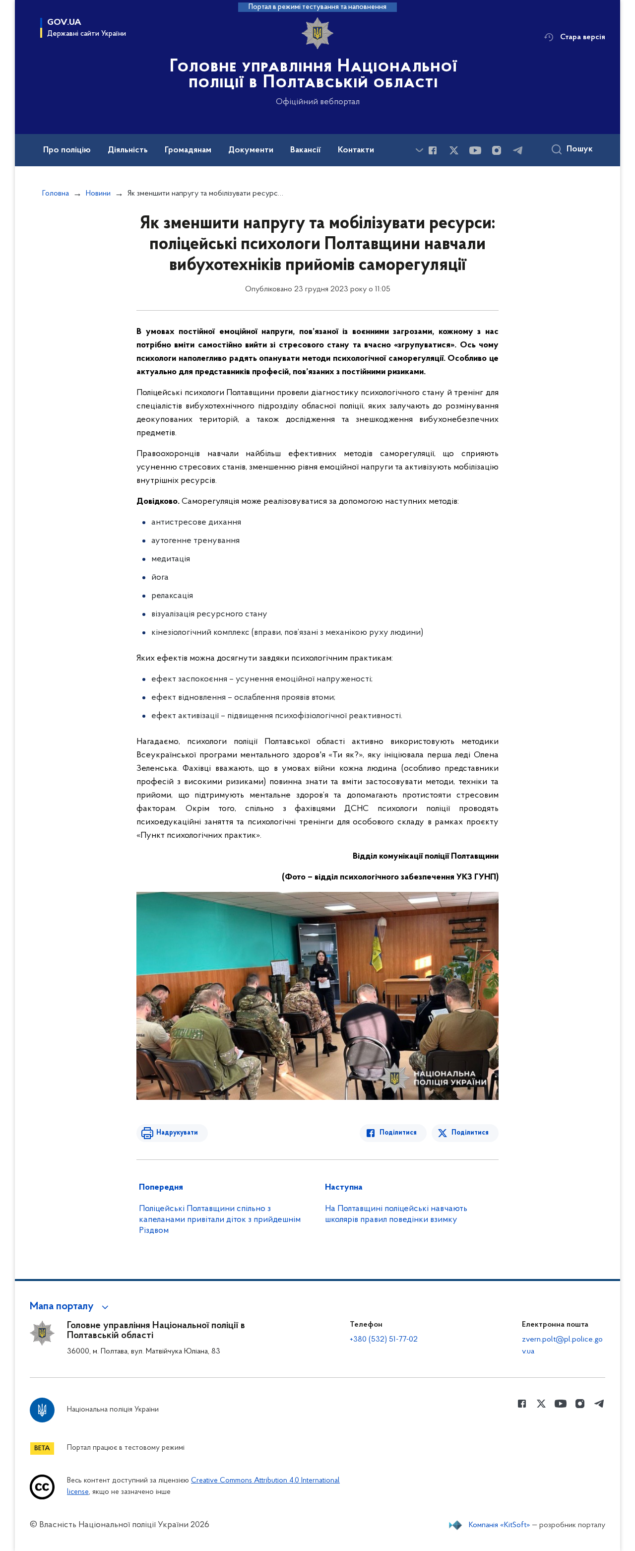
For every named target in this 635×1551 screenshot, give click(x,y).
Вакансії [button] (305, 150)
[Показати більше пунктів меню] (419, 150)
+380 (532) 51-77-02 (384, 1340)
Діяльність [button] (128, 150)
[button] (71, 1307)
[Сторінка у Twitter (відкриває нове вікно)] (454, 150)
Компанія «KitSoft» (499, 1525)
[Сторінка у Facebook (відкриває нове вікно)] (433, 150)
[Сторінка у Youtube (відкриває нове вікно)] (475, 150)
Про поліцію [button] (67, 150)
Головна (55, 194)
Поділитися (398, 1133)
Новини (98, 194)
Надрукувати (177, 1133)
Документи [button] (250, 150)
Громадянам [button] (188, 150)
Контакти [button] (356, 150)
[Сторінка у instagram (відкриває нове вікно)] (497, 150)
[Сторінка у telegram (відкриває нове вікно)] (518, 150)
